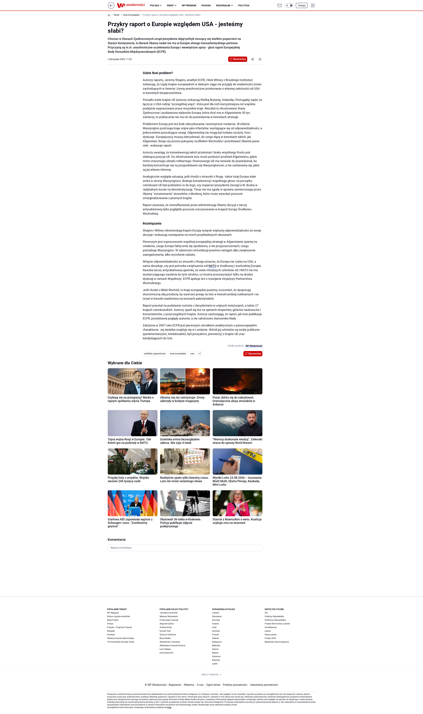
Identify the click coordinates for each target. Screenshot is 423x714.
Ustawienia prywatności (263, 684)
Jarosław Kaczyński (168, 613)
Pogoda (206, 5)
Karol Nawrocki (166, 653)
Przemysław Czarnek (169, 620)
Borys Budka (165, 638)
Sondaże (111, 634)
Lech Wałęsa (165, 649)
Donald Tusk (165, 631)
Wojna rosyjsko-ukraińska (118, 616)
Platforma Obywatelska (275, 620)
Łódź (214, 627)
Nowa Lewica (271, 634)
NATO (212, 266)
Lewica (268, 631)
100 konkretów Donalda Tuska (120, 642)
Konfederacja (271, 627)
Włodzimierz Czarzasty (170, 642)
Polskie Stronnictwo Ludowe (277, 624)
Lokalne (215, 613)
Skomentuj (239, 59)
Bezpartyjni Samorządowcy (277, 642)
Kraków (215, 624)
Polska (154, 5)
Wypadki (111, 631)
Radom (215, 653)
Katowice (216, 656)
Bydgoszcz (217, 642)
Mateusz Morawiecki (169, 616)
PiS (266, 613)
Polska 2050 (270, 638)
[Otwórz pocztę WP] (279, 5)
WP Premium (189, 5)
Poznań (215, 634)
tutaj (169, 707)
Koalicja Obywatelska (274, 616)
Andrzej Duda (166, 627)
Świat (170, 5)
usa (192, 353)
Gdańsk (215, 638)
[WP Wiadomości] (133, 5)
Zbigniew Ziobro (167, 624)
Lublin (215, 664)
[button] (289, 5)
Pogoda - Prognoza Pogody (119, 627)
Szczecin (216, 631)
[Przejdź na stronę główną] (111, 7)
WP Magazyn (113, 613)
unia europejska (178, 353)
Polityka (243, 5)
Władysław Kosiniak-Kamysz (172, 645)
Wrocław (216, 620)
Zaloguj (302, 5)
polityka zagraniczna (155, 353)
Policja (110, 624)
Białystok (216, 645)
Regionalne (223, 5)
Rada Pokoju (112, 620)
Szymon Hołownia (168, 634)
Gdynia (215, 649)
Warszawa (217, 616)
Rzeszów (216, 660)
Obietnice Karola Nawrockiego (120, 638)
